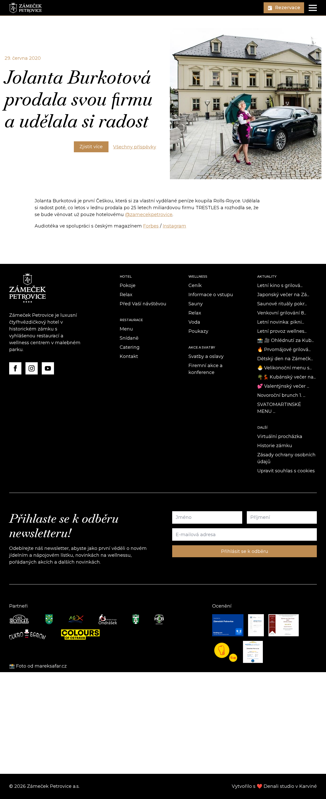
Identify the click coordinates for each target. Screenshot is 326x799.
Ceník (195, 285)
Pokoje (127, 285)
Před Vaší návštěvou (143, 304)
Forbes (151, 226)
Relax (126, 294)
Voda (194, 322)
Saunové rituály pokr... (282, 304)
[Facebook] (15, 368)
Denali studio (279, 786)
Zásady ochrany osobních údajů (286, 458)
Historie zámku (274, 445)
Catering (130, 347)
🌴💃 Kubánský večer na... (286, 377)
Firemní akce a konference (205, 369)
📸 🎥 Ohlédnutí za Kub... (285, 340)
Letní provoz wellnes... (282, 331)
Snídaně (129, 338)
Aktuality (267, 276)
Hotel (126, 276)
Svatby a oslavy (206, 356)
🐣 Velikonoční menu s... (284, 368)
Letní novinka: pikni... (280, 322)
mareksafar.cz (51, 666)
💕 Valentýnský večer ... (283, 386)
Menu (126, 329)
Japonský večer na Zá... (283, 294)
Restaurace (131, 320)
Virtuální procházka (279, 436)
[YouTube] (48, 368)
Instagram (174, 226)
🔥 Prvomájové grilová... (284, 349)
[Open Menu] (313, 8)
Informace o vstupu (210, 294)
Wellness (197, 276)
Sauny (195, 304)
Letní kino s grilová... (280, 285)
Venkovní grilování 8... (281, 313)
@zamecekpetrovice (148, 214)
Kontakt (129, 356)
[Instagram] (31, 368)
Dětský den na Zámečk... (285, 358)
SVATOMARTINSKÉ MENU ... (279, 408)
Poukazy (198, 331)
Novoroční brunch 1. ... (281, 395)
